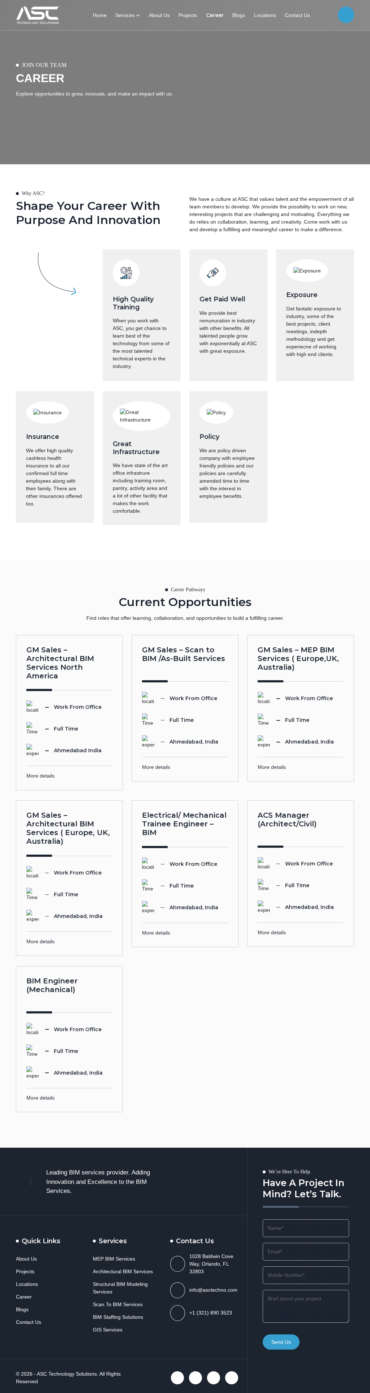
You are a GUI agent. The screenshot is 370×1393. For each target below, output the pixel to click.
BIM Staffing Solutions (118, 1317)
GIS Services (107, 1330)
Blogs (238, 15)
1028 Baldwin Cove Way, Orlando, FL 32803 (211, 1263)
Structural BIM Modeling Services (120, 1288)
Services (125, 15)
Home (100, 15)
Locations (265, 15)
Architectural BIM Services (123, 1271)
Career (215, 15)
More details (40, 776)
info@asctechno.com (213, 1290)
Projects (187, 15)
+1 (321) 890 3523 (210, 1313)
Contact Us (297, 15)
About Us (159, 15)
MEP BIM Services (114, 1259)
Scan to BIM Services (118, 1304)
